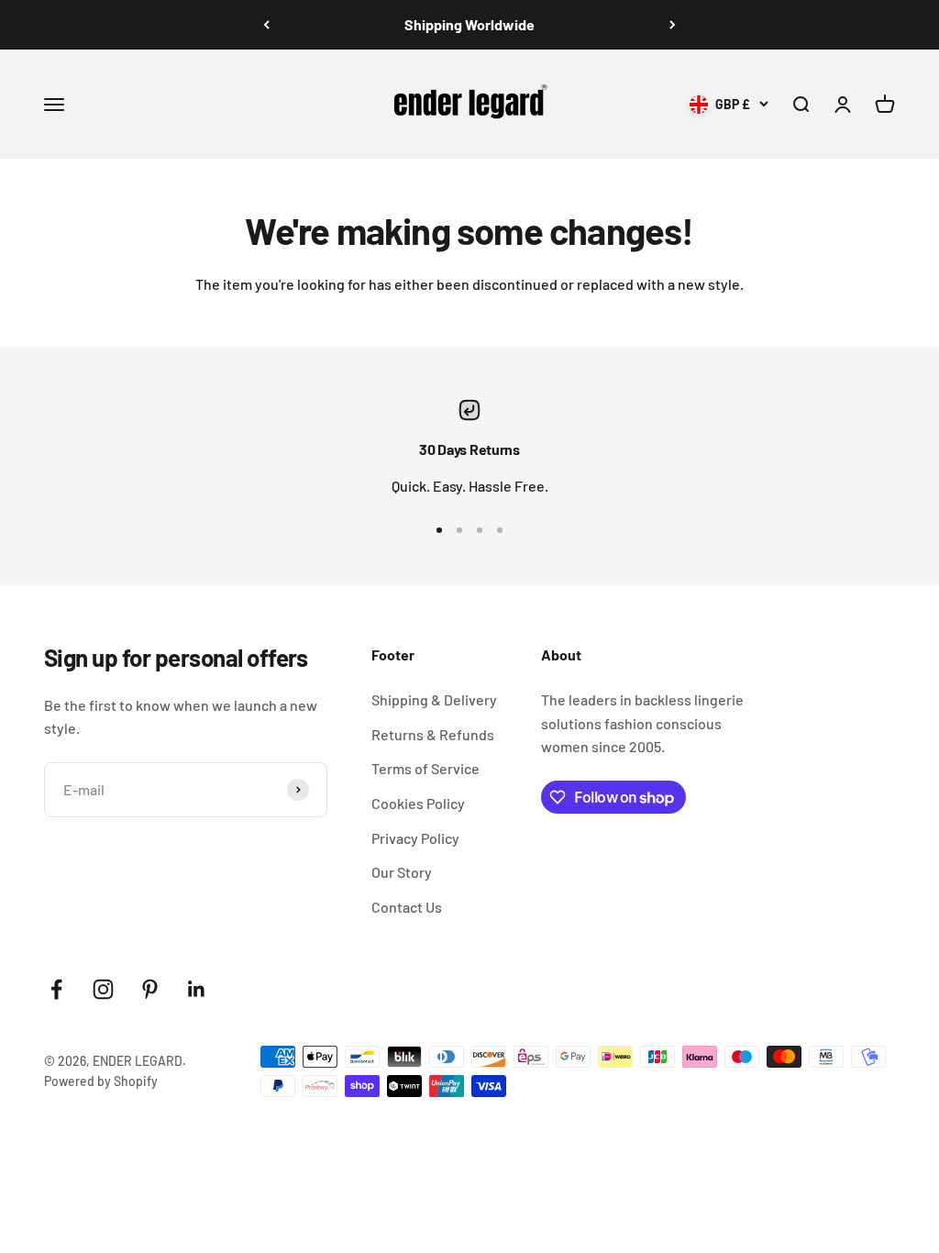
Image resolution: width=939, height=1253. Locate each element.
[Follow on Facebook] (56, 989)
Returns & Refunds (432, 734)
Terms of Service (425, 768)
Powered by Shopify (101, 1081)
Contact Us (406, 906)
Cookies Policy (418, 803)
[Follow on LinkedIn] (196, 989)
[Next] (672, 25)
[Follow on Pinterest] (150, 989)
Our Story (401, 872)
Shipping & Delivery (434, 699)
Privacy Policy (415, 838)
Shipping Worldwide (469, 24)
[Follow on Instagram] (103, 989)
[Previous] (266, 25)
